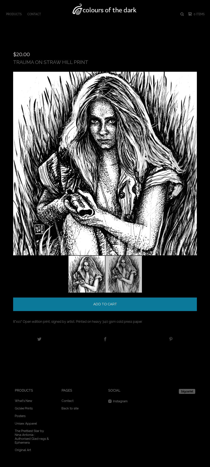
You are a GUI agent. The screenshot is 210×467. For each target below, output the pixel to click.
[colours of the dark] (104, 14)
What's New (23, 401)
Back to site (70, 408)
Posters (20, 416)
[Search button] (182, 14)
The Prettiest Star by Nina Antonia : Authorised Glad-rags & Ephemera (32, 436)
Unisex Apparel (26, 423)
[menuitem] (14, 14)
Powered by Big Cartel (187, 391)
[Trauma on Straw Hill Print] (86, 274)
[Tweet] (39, 339)
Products (14, 14)
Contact (34, 14)
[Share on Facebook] (105, 339)
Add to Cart (105, 304)
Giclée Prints (24, 408)
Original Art (23, 450)
